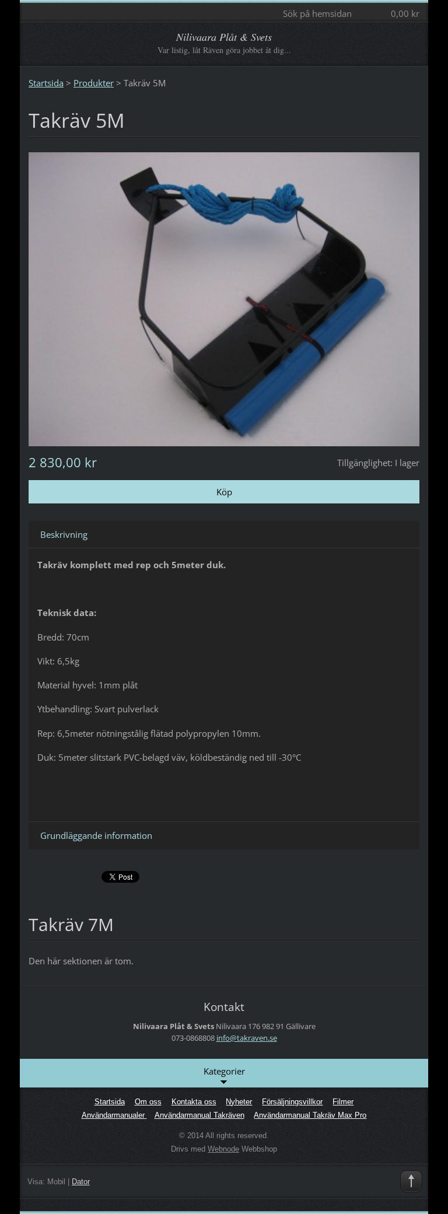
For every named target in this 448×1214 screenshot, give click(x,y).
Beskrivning (64, 534)
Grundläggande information (96, 835)
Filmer (343, 1101)
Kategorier (224, 1071)
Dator (81, 1181)
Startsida (46, 83)
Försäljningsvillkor (292, 1101)
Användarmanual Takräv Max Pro (310, 1115)
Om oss (148, 1101)
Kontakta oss (194, 1101)
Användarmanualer (114, 1115)
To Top (411, 1181)
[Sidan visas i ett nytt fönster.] (224, 298)
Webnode (223, 1149)
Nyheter (239, 1101)
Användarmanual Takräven (199, 1115)
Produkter (94, 83)
